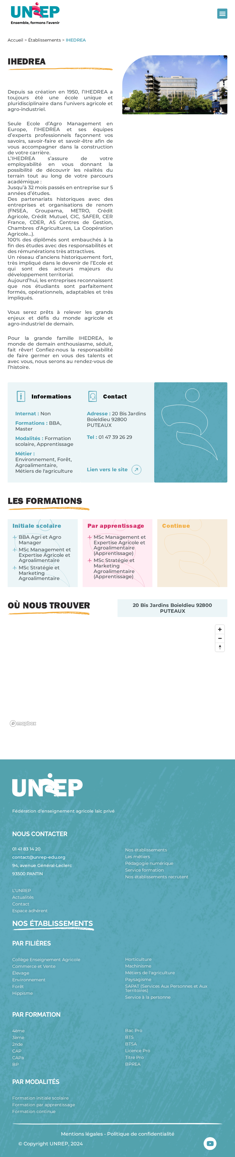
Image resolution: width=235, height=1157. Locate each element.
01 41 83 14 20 (26, 849)
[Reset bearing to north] (219, 647)
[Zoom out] (219, 638)
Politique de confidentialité (140, 1134)
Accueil (15, 40)
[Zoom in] (219, 629)
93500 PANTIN (27, 873)
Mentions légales (82, 1134)
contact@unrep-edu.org (38, 857)
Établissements (44, 40)
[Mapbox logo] (22, 723)
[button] (222, 14)
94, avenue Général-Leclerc (42, 865)
